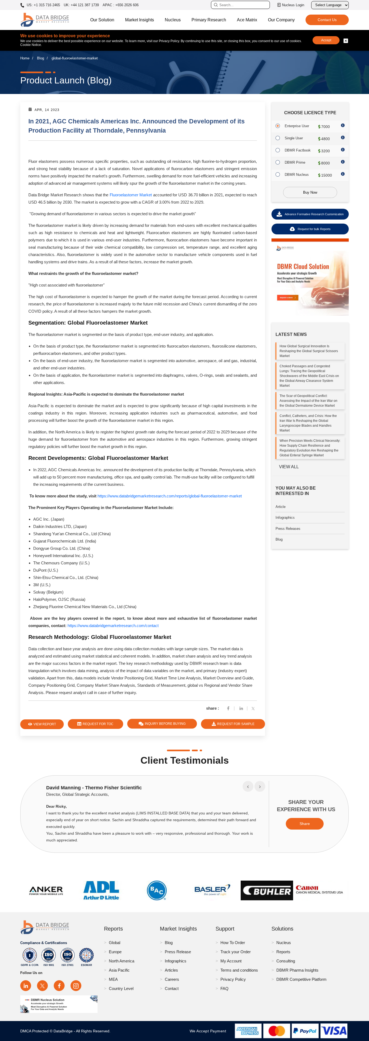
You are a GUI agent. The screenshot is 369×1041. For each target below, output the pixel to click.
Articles (171, 970)
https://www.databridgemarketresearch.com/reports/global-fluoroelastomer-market (170, 496)
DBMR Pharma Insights (297, 970)
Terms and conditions (239, 970)
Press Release (178, 951)
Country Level (121, 988)
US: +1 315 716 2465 (43, 5)
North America (121, 961)
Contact (172, 988)
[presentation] (248, 786)
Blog (40, 58)
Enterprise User (297, 126)
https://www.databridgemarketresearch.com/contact (113, 625)
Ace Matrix (247, 20)
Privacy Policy (233, 979)
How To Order (232, 942)
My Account (230, 961)
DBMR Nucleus (297, 175)
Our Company (281, 20)
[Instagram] (76, 985)
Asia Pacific (119, 970)
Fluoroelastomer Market (131, 195)
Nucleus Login (293, 5)
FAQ (224, 988)
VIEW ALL (289, 466)
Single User (294, 138)
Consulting (285, 961)
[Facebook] (228, 708)
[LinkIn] (241, 708)
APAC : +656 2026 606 (121, 5)
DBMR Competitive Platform (301, 979)
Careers (172, 979)
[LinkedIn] (25, 985)
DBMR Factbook (298, 150)
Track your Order (235, 951)
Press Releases (288, 529)
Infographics (285, 518)
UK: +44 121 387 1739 (81, 5)
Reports (283, 951)
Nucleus (173, 20)
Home (24, 58)
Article (281, 507)
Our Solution (102, 20)
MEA (113, 979)
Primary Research (209, 20)
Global (114, 942)
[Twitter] (254, 708)
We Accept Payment (209, 1031)
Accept (326, 40)
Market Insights (139, 20)
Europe (115, 951)
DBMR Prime (295, 162)
